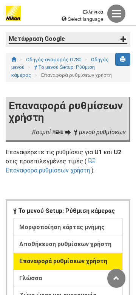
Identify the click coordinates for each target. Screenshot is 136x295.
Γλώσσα (30, 278)
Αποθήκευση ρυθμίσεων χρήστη (65, 244)
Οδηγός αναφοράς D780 (54, 59)
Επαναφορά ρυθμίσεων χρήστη (63, 261)
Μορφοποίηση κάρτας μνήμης (62, 227)
